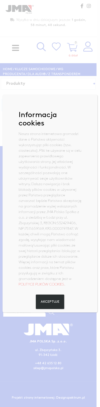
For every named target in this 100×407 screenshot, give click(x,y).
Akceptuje (50, 301)
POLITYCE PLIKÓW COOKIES (41, 284)
